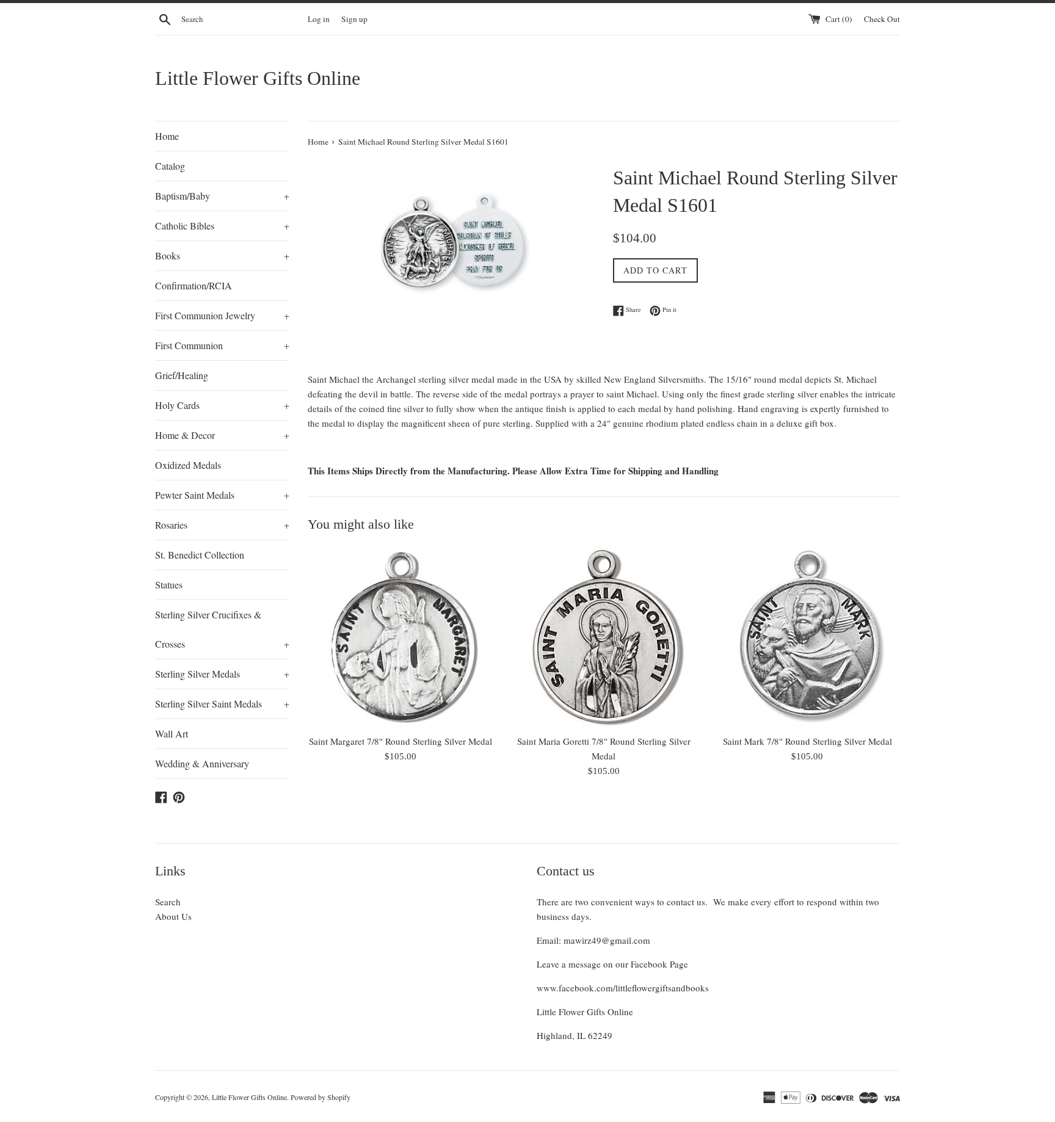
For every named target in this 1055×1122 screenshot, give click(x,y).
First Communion (222, 345)
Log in (319, 18)
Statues (169, 584)
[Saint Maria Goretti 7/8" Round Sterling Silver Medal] (603, 638)
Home (167, 135)
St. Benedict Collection (199, 554)
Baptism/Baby (222, 195)
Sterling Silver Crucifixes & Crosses (222, 629)
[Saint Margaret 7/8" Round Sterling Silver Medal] (400, 638)
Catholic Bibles (222, 225)
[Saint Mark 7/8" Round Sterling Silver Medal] (807, 638)
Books (222, 255)
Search (168, 902)
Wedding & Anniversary (202, 763)
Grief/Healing (181, 375)
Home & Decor (222, 435)
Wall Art (171, 733)
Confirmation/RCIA (193, 285)
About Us (173, 916)
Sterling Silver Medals (222, 673)
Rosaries (222, 524)
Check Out (882, 18)
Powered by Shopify (320, 1097)
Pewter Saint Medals (222, 494)
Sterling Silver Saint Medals (222, 703)
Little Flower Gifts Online (257, 78)
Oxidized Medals (188, 464)
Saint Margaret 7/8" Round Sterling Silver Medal (400, 741)
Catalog (170, 165)
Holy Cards (222, 405)
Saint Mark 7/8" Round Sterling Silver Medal (807, 741)
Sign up (354, 18)
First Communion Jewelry (222, 315)
